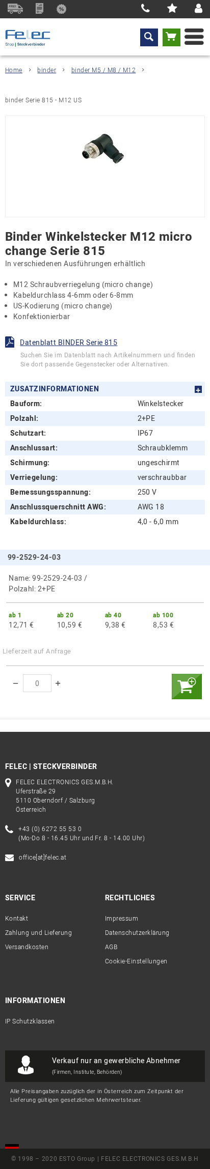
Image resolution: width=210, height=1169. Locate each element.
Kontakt (16, 918)
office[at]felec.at (42, 857)
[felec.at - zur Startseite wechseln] (33, 37)
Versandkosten (26, 947)
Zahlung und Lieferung (38, 932)
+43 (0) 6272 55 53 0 (50, 829)
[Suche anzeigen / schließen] (149, 37)
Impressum (121, 918)
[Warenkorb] (171, 37)
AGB (111, 947)
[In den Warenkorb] (186, 686)
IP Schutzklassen (30, 1021)
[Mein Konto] (198, 9)
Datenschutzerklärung (137, 932)
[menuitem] (149, 37)
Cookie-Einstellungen (136, 961)
